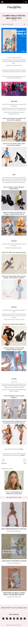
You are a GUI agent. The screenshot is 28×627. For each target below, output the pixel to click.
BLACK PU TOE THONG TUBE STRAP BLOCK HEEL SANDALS (14, 144)
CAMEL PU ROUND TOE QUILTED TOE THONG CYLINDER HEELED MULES (14, 213)
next (25, 463)
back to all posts (8, 24)
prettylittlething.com (16, 608)
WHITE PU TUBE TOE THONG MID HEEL (14, 252)
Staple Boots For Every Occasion (14, 561)
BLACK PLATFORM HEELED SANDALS (14, 324)
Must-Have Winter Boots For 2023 (14, 529)
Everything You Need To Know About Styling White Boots (14, 593)
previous (3, 463)
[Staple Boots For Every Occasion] (14, 546)
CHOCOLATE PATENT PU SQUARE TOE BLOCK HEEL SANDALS (14, 119)
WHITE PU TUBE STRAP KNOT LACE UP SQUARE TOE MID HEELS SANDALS (14, 277)
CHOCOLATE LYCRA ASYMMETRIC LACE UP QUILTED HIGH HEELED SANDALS (14, 422)
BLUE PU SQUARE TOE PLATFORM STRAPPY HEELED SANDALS (14, 348)
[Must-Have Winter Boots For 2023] (14, 514)
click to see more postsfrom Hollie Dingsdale (14, 492)
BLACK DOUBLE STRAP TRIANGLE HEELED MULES (14, 187)
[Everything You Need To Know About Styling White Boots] (14, 578)
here (21, 449)
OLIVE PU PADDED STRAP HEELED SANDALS (14, 396)
